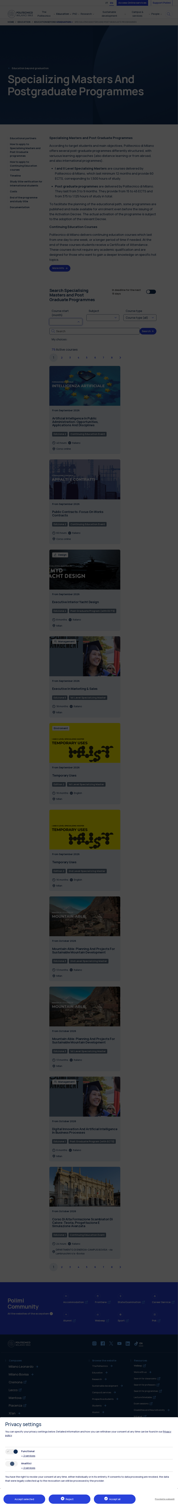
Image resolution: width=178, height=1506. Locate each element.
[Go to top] (173, 1502)
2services (28, 1455)
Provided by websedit (165, 1499)
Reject (70, 1499)
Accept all (114, 1499)
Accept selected (24, 1499)
